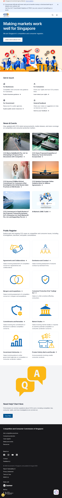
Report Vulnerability (8, 469)
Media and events (8, 441)
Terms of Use (7, 474)
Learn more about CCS (13, 39)
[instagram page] (8, 455)
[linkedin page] (17, 455)
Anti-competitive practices (10, 433)
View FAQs (8, 416)
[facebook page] (4, 455)
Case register (7, 439)
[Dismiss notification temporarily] (58, 4)
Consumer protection (9, 436)
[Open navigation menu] (57, 15)
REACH (5, 477)
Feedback (6, 461)
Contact (5, 458)
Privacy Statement (8, 471)
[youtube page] (13, 455)
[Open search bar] (53, 15)
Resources (6, 444)
